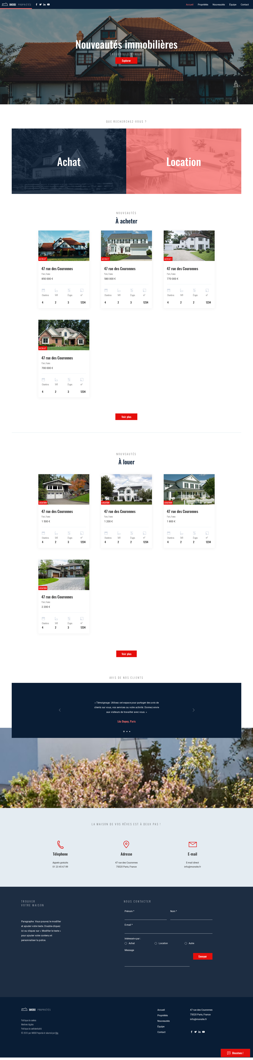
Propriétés (162, 1015)
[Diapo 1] (123, 731)
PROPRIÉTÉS (44, 1009)
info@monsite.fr (192, 866)
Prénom (129, 911)
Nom (173, 911)
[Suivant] (193, 710)
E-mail (129, 924)
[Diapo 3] (129, 731)
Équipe (160, 1026)
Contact (161, 1032)
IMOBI (12, 4)
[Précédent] (60, 710)
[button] (203, 4)
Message (129, 950)
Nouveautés (163, 1021)
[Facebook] (36, 4)
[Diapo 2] (126, 731)
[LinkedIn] (44, 4)
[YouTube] (48, 4)
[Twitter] (40, 4)
